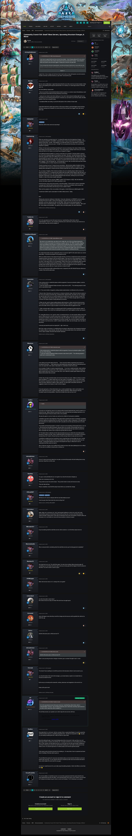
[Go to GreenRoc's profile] (92, 51)
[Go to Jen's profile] (25, 41)
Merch (70, 26)
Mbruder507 (30, 526)
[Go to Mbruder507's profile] (30, 531)
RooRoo (30, 729)
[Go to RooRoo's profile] (30, 734)
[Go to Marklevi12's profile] (30, 566)
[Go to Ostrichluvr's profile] (30, 514)
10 (30, 538)
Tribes (65, 26)
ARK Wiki (45, 26)
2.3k (30, 246)
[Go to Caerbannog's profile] (30, 141)
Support (59, 26)
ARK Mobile (37, 26)
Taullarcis (30, 217)
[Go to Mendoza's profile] (30, 348)
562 (30, 607)
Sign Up (107, 22)
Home (24, 26)
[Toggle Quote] (40, 56)
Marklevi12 (30, 561)
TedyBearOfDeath (30, 234)
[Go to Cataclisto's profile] (30, 284)
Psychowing (55, 56)
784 (30, 411)
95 (30, 740)
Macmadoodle (30, 544)
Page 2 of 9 (55, 47)
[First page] (24, 47)
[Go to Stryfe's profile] (92, 55)
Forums (30, 26)
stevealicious (30, 456)
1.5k (30, 784)
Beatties (30, 473)
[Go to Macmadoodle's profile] (30, 549)
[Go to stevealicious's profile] (30, 461)
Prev (27, 47)
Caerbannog (30, 136)
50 (30, 485)
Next (46, 47)
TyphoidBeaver (56, 238)
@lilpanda (47, 495)
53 (30, 63)
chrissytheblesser (30, 52)
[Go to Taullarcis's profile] (30, 222)
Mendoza (30, 343)
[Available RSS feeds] (108, 823)
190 (30, 148)
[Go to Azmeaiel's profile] (30, 618)
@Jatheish (42, 122)
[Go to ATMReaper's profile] (30, 583)
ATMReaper (30, 578)
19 (30, 92)
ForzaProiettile (30, 773)
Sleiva (30, 630)
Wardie (30, 81)
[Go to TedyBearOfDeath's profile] (30, 239)
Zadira (30, 400)
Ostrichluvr (30, 509)
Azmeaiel (30, 613)
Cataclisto (30, 279)
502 (30, 642)
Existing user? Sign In (95, 22)
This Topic (104, 26)
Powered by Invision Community (66, 831)
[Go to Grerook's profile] (30, 673)
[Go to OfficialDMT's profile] (30, 497)
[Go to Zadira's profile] (30, 405)
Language (63, 829)
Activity (52, 26)
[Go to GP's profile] (30, 702)
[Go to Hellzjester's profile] (30, 124)
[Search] (109, 26)
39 (30, 590)
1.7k (30, 355)
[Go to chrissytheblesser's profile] (30, 57)
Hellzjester (30, 119)
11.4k (30, 709)
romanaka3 (30, 596)
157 (30, 468)
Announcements (38, 41)
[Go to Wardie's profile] (30, 86)
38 (30, 521)
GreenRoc (97, 50)
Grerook (30, 668)
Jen (30, 40)
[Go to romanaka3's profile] (30, 601)
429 (30, 291)
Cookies (69, 829)
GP (30, 697)
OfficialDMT (30, 492)
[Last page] (50, 47)
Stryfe (96, 54)
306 (30, 624)
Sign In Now (69, 808)
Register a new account (40, 808)
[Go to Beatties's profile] (30, 478)
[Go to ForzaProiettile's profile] (30, 778)
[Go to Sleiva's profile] (30, 635)
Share (73, 41)
